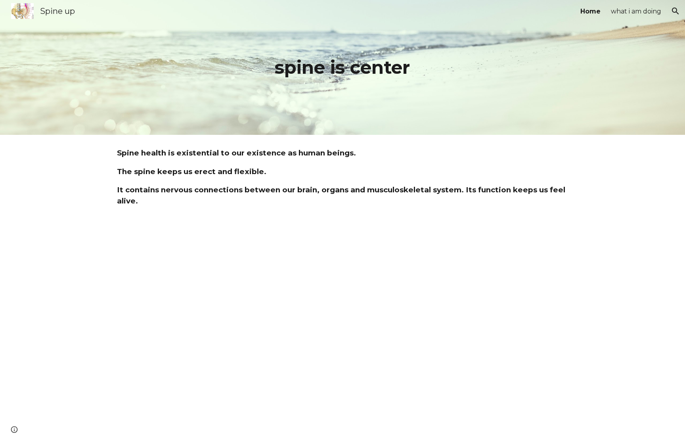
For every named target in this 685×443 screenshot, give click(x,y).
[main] (342, 67)
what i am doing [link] (636, 11)
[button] (675, 11)
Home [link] (590, 11)
